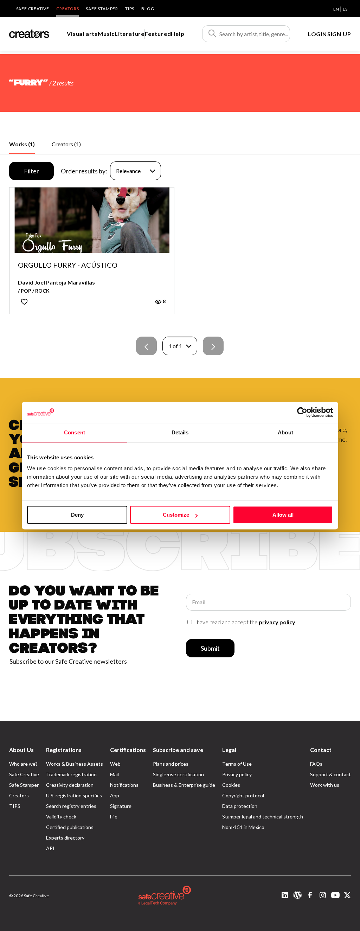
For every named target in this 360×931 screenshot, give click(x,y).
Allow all (283, 515)
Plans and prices (170, 764)
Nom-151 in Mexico (243, 827)
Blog (147, 8)
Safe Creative (32, 8)
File (113, 817)
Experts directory (65, 838)
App (114, 795)
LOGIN (317, 34)
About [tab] (285, 432)
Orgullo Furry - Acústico (67, 265)
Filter (31, 171)
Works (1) (22, 144)
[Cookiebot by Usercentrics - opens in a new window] (302, 412)
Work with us (324, 785)
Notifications (124, 785)
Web (115, 764)
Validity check (61, 817)
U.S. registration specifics (74, 795)
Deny (77, 515)
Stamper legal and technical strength (262, 817)
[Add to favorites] (24, 301)
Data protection (239, 806)
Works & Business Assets (74, 764)
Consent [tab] (74, 432)
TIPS (129, 8)
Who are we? (23, 764)
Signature (120, 806)
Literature (129, 33)
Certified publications (70, 827)
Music (106, 33)
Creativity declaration (70, 785)
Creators (67, 8)
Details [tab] (180, 432)
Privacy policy (237, 774)
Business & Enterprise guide (184, 785)
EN (336, 9)
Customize (176, 515)
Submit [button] (210, 648)
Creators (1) (66, 144)
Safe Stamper (102, 8)
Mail (114, 774)
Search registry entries (71, 806)
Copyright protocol (243, 795)
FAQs (316, 764)
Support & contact (330, 774)
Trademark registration (71, 774)
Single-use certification (178, 774)
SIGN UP (339, 34)
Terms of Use (237, 764)
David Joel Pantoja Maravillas (56, 282)
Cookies (231, 785)
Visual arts (82, 33)
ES (345, 9)
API (50, 848)
